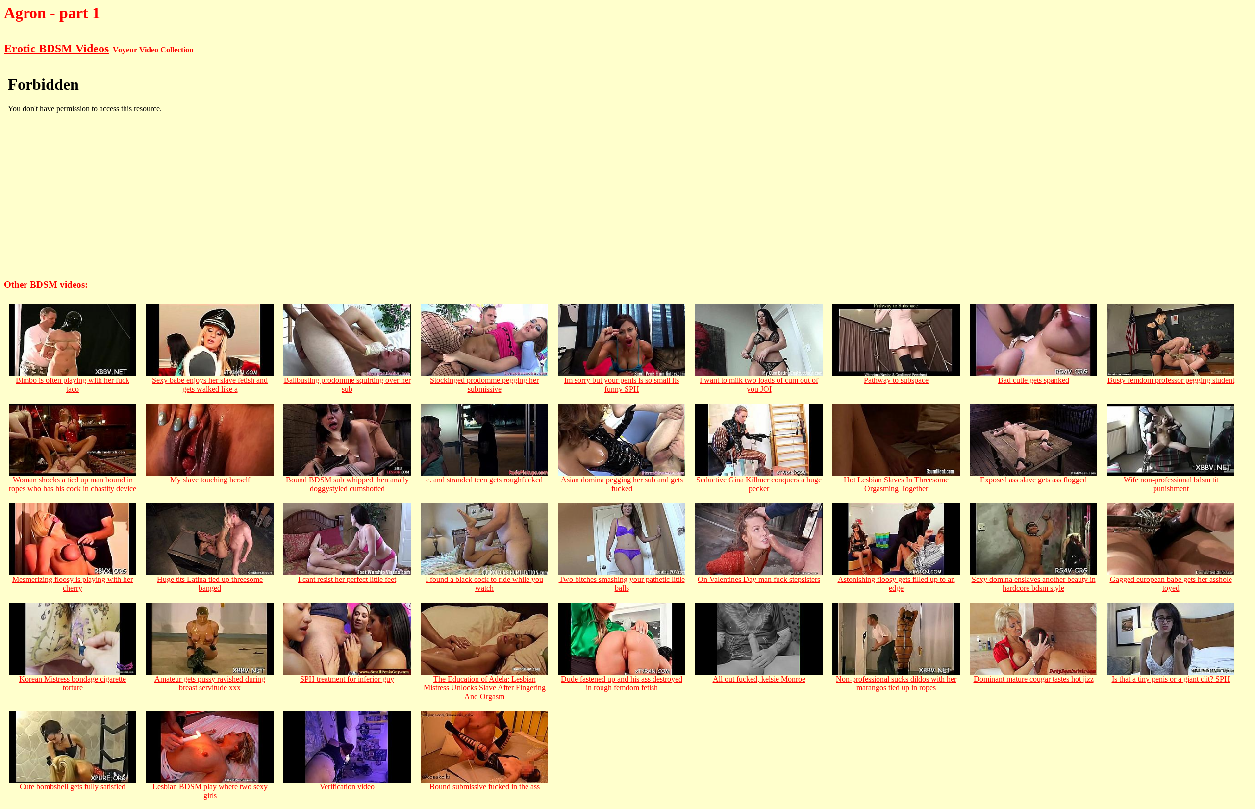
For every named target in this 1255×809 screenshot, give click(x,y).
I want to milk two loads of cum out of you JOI (759, 384)
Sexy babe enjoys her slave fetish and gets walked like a (210, 384)
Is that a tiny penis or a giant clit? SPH (1171, 679)
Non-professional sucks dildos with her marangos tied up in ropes (896, 683)
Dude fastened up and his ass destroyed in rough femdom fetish (621, 683)
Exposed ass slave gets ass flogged (1033, 480)
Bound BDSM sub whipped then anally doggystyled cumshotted (347, 484)
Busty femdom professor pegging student (1170, 380)
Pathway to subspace (896, 380)
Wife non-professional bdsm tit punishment (1171, 484)
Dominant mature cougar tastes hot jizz (1034, 679)
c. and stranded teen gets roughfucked (484, 480)
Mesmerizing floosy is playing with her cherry (72, 583)
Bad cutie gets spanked (1033, 380)
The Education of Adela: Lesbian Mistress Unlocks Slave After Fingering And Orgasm (485, 688)
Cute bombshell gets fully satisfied (73, 787)
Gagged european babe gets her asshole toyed (1171, 583)
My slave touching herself (210, 480)
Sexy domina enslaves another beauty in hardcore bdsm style (1034, 583)
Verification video (347, 787)
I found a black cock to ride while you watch (484, 583)
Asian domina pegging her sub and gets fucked (622, 484)
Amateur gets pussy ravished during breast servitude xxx (209, 683)
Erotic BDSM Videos (56, 48)
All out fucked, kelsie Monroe (759, 679)
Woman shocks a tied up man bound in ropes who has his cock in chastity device (72, 484)
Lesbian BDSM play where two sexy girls (210, 791)
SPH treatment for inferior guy (347, 679)
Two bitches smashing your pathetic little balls (622, 583)
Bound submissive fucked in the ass (484, 787)
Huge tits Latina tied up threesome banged (210, 583)
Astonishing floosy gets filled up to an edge (896, 583)
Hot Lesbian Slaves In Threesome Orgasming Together (896, 484)
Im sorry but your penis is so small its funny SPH (621, 384)
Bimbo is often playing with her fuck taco (72, 384)
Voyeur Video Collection (153, 50)
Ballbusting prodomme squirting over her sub (347, 384)
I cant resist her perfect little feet (347, 579)
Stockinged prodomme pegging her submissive (484, 384)
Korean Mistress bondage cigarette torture (72, 683)
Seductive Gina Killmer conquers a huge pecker (759, 484)
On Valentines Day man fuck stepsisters (759, 579)
